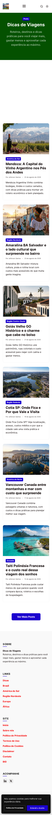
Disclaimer (8, 751)
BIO (5, 761)
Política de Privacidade (14, 808)
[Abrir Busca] (42, 6)
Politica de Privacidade (15, 735)
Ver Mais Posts (26, 616)
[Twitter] (11, 781)
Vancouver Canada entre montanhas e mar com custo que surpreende (26, 489)
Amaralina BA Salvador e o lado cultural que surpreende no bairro (26, 249)
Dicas (6, 680)
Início (5, 725)
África (6, 706)
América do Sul (11, 691)
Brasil (6, 685)
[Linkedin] (5, 781)
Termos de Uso (11, 740)
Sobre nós (8, 730)
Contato (7, 756)
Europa (7, 701)
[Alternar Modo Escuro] (47, 6)
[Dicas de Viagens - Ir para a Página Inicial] (6, 6)
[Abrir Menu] (24, 6)
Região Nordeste (12, 696)
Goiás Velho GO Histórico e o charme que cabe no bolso (23, 330)
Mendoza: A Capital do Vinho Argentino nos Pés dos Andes (26, 168)
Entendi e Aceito (37, 808)
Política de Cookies (13, 746)
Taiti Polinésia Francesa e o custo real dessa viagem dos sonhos (25, 570)
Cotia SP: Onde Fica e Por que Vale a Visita (23, 410)
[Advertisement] (26, 90)
